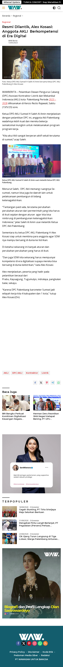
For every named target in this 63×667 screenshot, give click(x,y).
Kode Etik (48, 652)
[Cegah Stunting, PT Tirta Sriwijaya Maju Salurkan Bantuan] (9, 511)
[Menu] (4, 7)
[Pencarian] (59, 7)
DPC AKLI (17, 373)
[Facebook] (18, 643)
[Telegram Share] (53, 382)
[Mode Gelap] (54, 7)
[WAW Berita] (14, 7)
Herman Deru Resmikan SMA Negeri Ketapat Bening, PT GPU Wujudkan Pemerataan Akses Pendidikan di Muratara (46, 416)
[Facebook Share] (35, 382)
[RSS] (45, 643)
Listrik (45, 373)
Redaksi (45, 655)
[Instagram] (34, 643)
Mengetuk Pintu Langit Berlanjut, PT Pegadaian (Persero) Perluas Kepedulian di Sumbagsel (38, 524)
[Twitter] (23, 643)
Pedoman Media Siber (26, 655)
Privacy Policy (17, 652)
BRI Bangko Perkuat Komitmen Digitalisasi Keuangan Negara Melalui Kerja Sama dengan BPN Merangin (14, 416)
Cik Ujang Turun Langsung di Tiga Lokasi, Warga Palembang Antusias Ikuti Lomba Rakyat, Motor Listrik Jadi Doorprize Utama (39, 537)
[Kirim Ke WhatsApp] (58, 382)
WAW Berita (12, 40)
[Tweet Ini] (41, 382)
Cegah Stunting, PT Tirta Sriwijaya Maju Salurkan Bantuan (37, 511)
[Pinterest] (29, 643)
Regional (6, 22)
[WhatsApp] (40, 643)
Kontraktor (32, 373)
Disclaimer (33, 652)
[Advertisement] (31, 335)
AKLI (6, 373)
